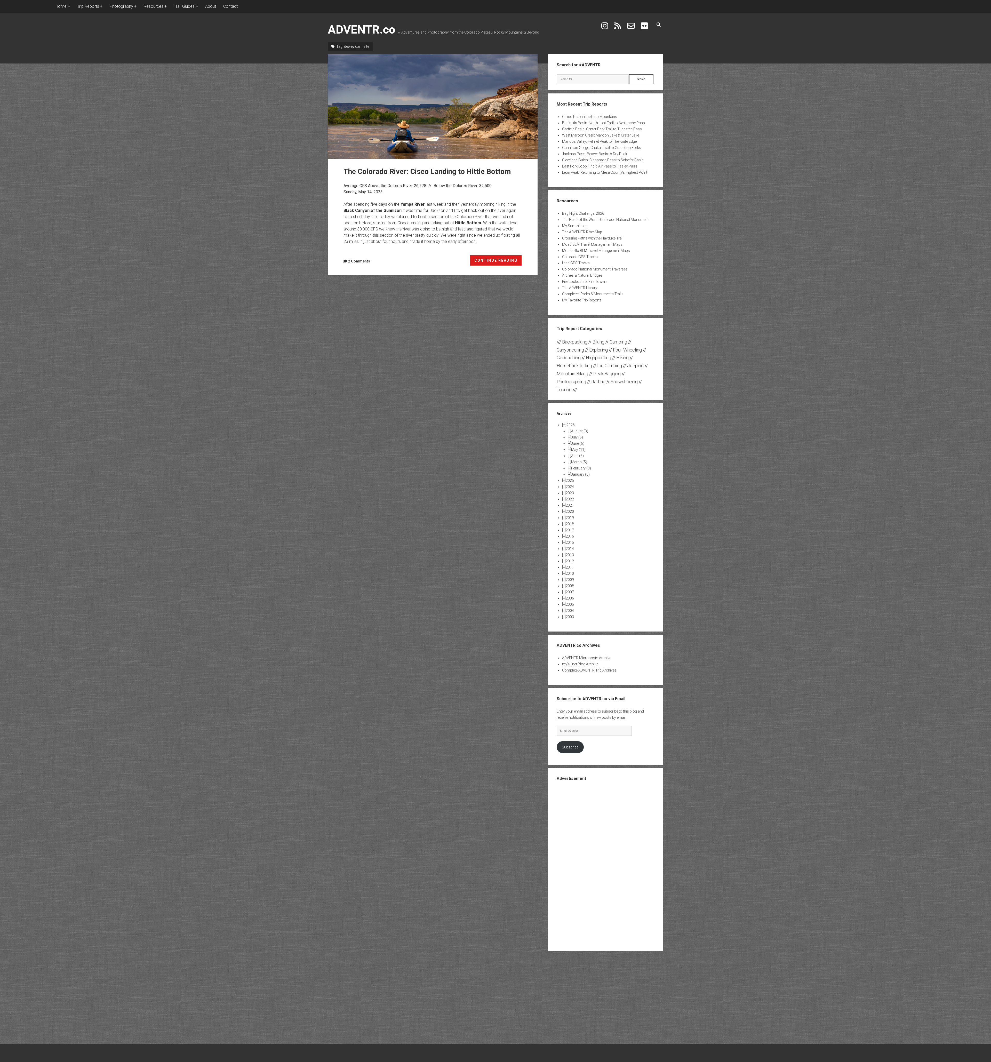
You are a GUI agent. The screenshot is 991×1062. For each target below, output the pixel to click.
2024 (570, 487)
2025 (570, 480)
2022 (570, 499)
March (579, 462)
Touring (564, 389)
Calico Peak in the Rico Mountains (589, 117)
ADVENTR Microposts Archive (586, 658)
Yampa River (413, 204)
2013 (570, 555)
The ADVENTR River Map (582, 232)
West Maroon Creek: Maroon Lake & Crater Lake (600, 135)
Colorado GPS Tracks (580, 257)
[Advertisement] (605, 865)
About (210, 6)
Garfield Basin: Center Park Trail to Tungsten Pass (602, 129)
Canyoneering (570, 350)
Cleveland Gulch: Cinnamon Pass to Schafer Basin (603, 160)
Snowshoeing (624, 381)
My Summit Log (575, 226)
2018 (570, 524)
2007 (570, 592)
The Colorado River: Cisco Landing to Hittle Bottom (433, 106)
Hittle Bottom (468, 222)
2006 (570, 598)
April (577, 456)
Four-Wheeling (627, 350)
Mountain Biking (572, 373)
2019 (570, 518)
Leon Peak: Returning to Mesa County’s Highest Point (604, 172)
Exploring (598, 350)
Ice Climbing (609, 365)
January (580, 474)
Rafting (598, 381)
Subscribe (570, 747)
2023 (570, 493)
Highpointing (598, 357)
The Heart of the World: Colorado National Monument (605, 220)
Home (61, 6)
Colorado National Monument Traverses (595, 269)
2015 (570, 542)
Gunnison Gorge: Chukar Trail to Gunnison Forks (601, 148)
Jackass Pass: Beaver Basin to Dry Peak (594, 154)
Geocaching (569, 357)
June (577, 443)
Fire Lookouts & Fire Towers (585, 282)
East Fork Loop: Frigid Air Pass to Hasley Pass (599, 166)
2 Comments (359, 261)
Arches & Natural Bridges (582, 275)
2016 (570, 536)
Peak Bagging (607, 373)
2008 (570, 586)
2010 (570, 573)
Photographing (571, 381)
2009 (570, 580)
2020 (570, 511)
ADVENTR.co (361, 29)
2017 (570, 530)
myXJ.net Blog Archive (580, 664)
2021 (570, 505)
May (578, 450)
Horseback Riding (574, 365)
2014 (570, 549)
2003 (570, 617)
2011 (570, 567)
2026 (570, 425)
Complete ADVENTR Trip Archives (589, 670)
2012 (570, 561)
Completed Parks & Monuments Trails (593, 294)
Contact (230, 6)
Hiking (622, 357)
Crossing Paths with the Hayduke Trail (592, 238)
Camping (618, 342)
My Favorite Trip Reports (582, 300)
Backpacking (574, 342)
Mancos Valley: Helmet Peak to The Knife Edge (599, 141)
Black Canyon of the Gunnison (372, 210)
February (581, 468)
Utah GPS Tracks (576, 263)
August (579, 431)
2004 (570, 611)
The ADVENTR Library (579, 288)
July (577, 437)
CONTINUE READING (498, 262)
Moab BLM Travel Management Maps (592, 244)
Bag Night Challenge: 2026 (583, 213)
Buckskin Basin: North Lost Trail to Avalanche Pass (603, 123)
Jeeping (635, 365)
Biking (598, 342)
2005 (570, 604)
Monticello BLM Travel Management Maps (596, 251)
